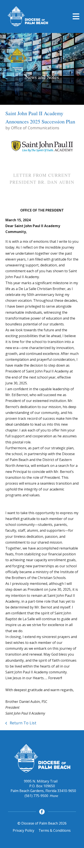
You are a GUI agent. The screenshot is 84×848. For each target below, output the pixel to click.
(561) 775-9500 (36, 795)
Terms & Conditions (55, 830)
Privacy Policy (23, 830)
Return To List (22, 722)
